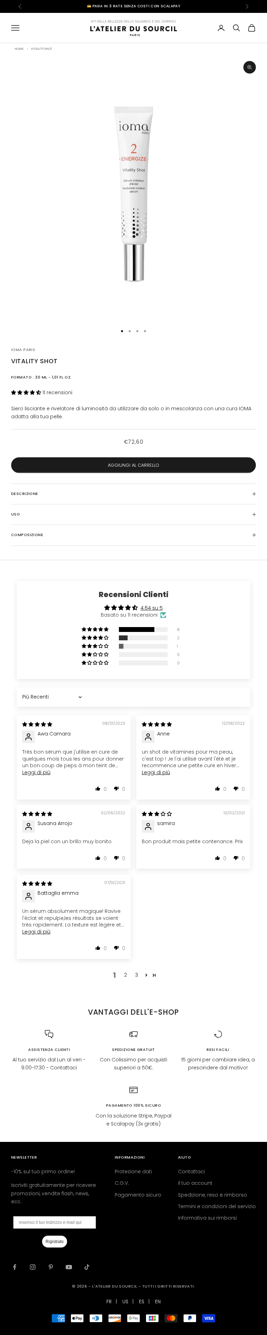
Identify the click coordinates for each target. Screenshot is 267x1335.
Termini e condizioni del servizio (217, 1206)
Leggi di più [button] (36, 772)
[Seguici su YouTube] (68, 1267)
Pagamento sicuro (138, 1194)
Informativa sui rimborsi (207, 1217)
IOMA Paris (23, 349)
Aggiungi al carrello (133, 465)
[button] (26, 392)
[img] (37, 724)
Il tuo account (195, 1183)
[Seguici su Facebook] (14, 1267)
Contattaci (191, 1171)
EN (158, 1301)
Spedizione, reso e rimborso (212, 1194)
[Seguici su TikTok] (86, 1267)
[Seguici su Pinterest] (50, 1267)
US (125, 1301)
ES (141, 1301)
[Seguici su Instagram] (32, 1267)
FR (109, 1301)
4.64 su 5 (151, 607)
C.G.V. (122, 1183)
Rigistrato (55, 1241)
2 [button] (125, 974)
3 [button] (136, 974)
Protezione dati (133, 1171)
